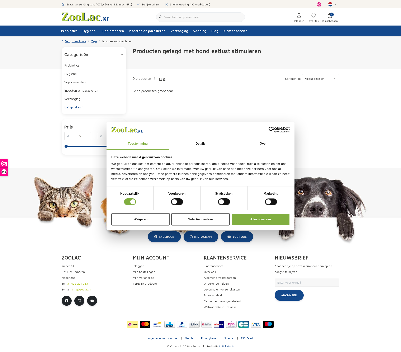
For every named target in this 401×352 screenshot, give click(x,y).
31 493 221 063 (77, 283)
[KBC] (169, 324)
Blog (214, 31)
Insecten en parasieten (147, 31)
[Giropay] (219, 324)
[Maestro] (268, 324)
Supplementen (112, 31)
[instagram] (79, 301)
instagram (203, 236)
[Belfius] (206, 324)
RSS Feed (247, 338)
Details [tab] (200, 143)
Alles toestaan (260, 219)
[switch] (177, 202)
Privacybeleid (209, 338)
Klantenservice (235, 31)
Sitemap (229, 338)
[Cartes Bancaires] (243, 324)
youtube (239, 236)
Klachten (189, 338)
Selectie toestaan (200, 219)
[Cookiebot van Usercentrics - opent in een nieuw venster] (271, 130)
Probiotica (69, 31)
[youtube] (92, 301)
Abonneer (289, 295)
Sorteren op (293, 78)
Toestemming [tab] (138, 143)
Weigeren (140, 219)
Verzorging (179, 31)
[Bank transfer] (194, 324)
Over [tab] (263, 143)
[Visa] (256, 324)
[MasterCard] (145, 324)
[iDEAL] (132, 324)
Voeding (199, 31)
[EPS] (231, 324)
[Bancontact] (157, 324)
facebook (166, 236)
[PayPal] (182, 324)
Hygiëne (89, 31)
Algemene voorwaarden (163, 338)
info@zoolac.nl (81, 289)
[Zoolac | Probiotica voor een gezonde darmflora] (85, 16)
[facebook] (67, 301)
